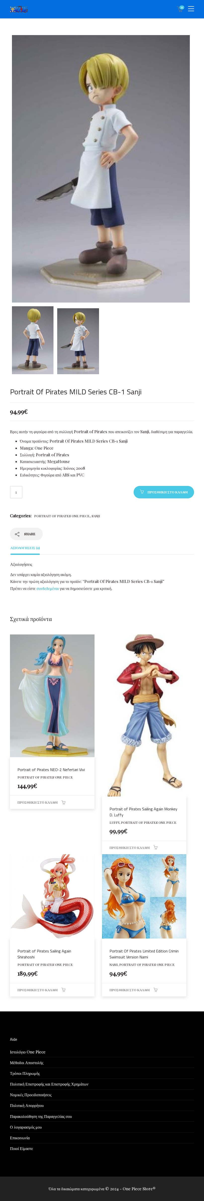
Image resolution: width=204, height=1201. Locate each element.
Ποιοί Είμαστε (21, 1148)
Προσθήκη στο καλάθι (168, 492)
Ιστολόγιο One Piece (28, 1051)
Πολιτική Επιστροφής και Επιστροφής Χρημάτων (49, 1084)
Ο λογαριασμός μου (26, 1127)
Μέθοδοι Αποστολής (26, 1062)
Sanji (96, 516)
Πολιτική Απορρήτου (27, 1105)
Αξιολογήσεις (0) (25, 548)
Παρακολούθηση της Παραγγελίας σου (41, 1116)
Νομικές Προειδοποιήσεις (30, 1094)
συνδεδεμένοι (48, 588)
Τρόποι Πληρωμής (25, 1073)
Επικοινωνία (20, 1137)
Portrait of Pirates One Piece (62, 516)
